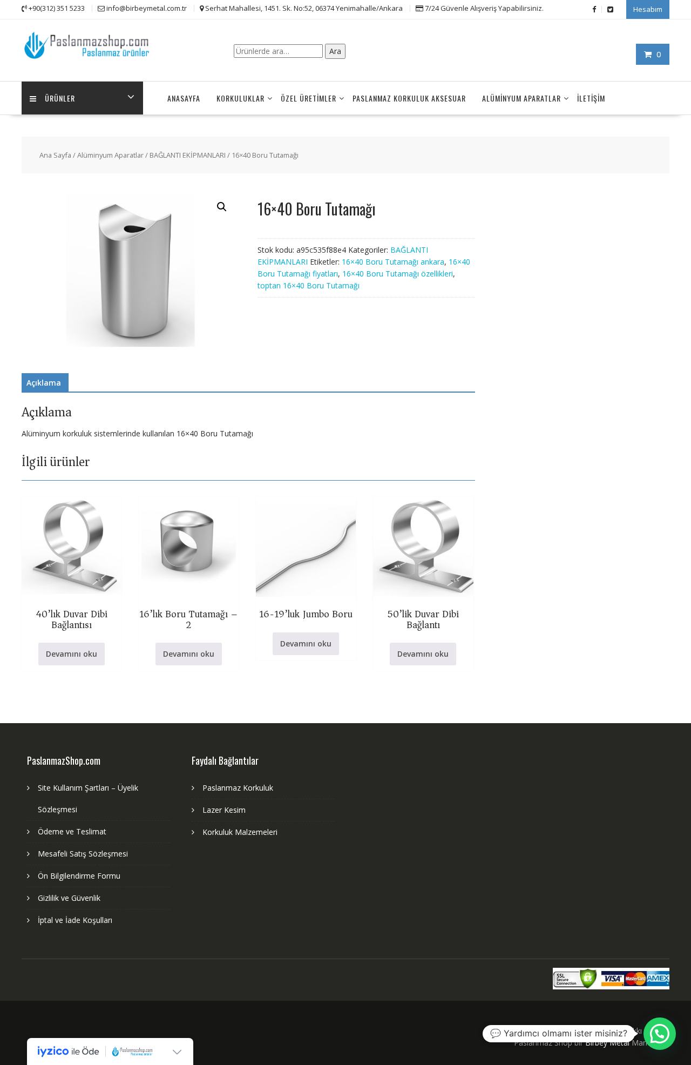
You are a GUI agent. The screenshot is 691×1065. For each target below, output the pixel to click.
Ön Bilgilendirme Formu (79, 876)
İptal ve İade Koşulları (75, 920)
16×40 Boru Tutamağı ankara (393, 262)
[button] (222, 207)
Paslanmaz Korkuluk (237, 788)
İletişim (591, 98)
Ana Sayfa (55, 155)
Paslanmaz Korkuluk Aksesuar (409, 98)
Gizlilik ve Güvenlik (69, 898)
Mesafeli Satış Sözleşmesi (83, 853)
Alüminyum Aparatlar (521, 98)
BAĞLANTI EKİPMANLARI (188, 155)
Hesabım (647, 9)
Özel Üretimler (308, 98)
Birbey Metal (607, 1042)
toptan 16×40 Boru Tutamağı (309, 285)
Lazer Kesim (224, 810)
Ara (335, 51)
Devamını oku (71, 654)
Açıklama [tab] (43, 383)
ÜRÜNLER (60, 98)
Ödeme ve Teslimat (72, 831)
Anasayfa (183, 98)
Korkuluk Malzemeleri (239, 832)
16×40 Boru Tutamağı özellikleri (397, 273)
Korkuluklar (240, 98)
